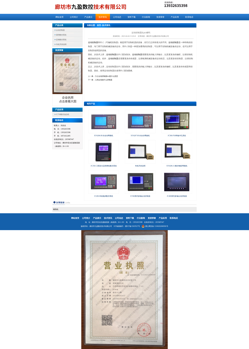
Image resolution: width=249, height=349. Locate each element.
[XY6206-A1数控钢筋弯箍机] (176, 162)
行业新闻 (146, 17)
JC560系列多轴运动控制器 (140, 196)
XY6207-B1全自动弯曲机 (140, 136)
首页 (99, 25)
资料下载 (132, 17)
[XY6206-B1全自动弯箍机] (103, 132)
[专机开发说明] (140, 162)
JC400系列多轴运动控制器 (177, 196)
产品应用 (175, 17)
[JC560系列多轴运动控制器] (140, 192)
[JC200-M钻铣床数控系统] (103, 192)
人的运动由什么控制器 (103, 80)
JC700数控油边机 (62, 114)
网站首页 (59, 17)
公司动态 (117, 17)
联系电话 (189, 17)
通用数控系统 (61, 35)
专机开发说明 (61, 44)
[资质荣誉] (67, 105)
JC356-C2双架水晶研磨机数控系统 (104, 166)
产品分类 (59, 25)
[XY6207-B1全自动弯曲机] (140, 132)
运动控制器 (60, 30)
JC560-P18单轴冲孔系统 (177, 136)
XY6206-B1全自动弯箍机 (103, 136)
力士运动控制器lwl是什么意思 (106, 76)
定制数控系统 (61, 40)
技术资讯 (103, 17)
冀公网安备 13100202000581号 (156, 226)
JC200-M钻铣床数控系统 (103, 196)
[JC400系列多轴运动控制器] (176, 192)
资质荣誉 (160, 17)
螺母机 (55, 209)
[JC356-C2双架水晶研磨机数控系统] (103, 162)
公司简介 (74, 17)
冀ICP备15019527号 (132, 226)
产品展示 (88, 17)
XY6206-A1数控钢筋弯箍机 (176, 166)
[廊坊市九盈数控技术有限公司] (95, 7)
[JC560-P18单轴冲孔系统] (176, 132)
